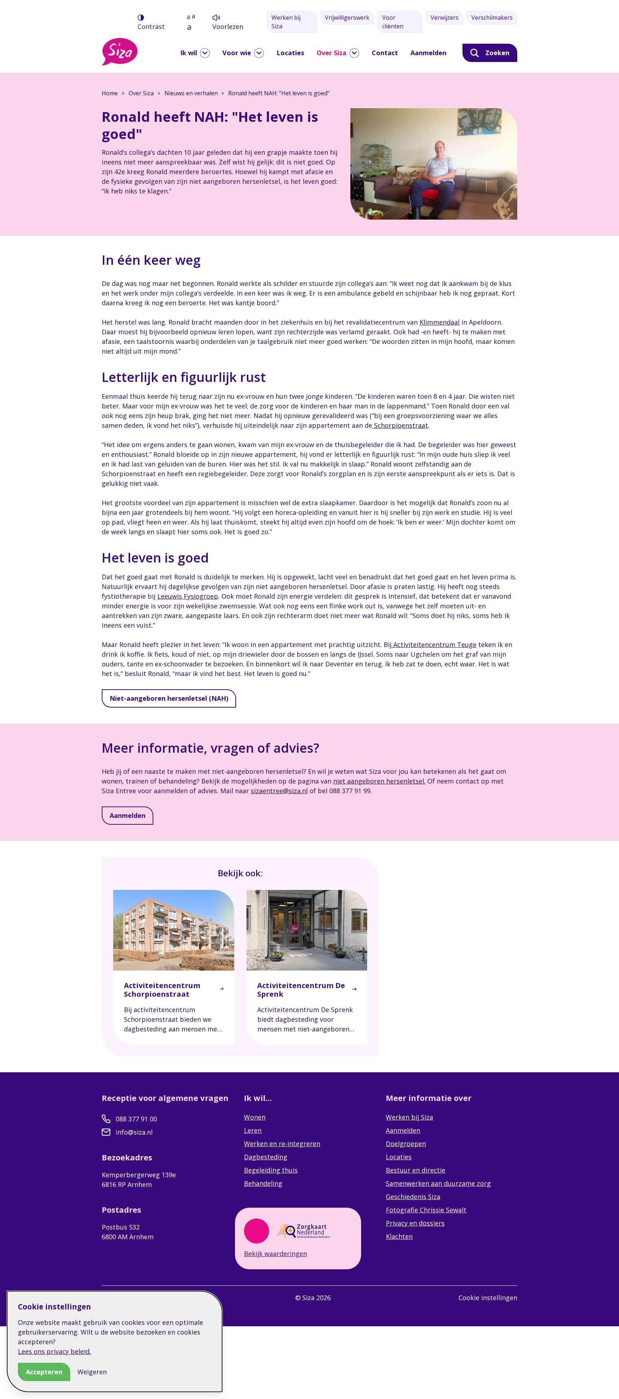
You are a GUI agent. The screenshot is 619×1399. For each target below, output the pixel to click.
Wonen (254, 1117)
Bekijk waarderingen (275, 1253)
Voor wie (236, 52)
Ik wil (188, 52)
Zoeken (497, 52)
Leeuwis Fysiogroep (187, 596)
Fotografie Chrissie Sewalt (426, 1210)
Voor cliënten (392, 22)
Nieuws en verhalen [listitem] (190, 93)
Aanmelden (428, 52)
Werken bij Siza (286, 22)
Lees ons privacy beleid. (54, 1351)
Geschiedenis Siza (413, 1196)
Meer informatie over (430, 1097)
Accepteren (44, 1371)
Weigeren (92, 1371)
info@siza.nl (134, 1132)
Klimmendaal (439, 322)
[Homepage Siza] (120, 52)
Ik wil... (259, 1097)
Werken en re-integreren (282, 1143)
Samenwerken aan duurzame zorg (438, 1183)
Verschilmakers (492, 17)
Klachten (399, 1236)
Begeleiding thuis (271, 1170)
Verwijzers (445, 17)
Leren (252, 1130)
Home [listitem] (110, 93)
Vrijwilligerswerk (347, 17)
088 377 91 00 (136, 1119)
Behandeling (263, 1183)
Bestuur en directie (415, 1170)
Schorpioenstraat (400, 425)
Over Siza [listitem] (141, 93)
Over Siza (331, 52)
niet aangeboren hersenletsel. (379, 781)
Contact (385, 52)
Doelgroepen (406, 1143)
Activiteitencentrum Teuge (434, 644)
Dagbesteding (265, 1157)
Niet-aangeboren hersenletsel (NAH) (169, 698)
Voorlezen (227, 26)
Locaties (290, 52)
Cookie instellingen (488, 1297)
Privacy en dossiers (415, 1223)
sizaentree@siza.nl (279, 790)
